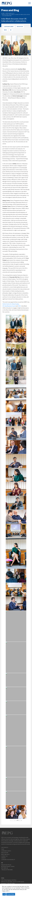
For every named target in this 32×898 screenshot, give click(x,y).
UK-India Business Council (9, 306)
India (5, 30)
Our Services (4, 847)
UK (10, 30)
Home (2, 13)
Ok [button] (4, 894)
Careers (3, 857)
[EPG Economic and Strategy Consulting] (6, 3)
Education (20, 26)
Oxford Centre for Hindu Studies (10, 304)
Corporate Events (6, 851)
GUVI (19, 306)
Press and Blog (10, 13)
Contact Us (4, 856)
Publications (4, 852)
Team (2, 849)
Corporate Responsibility (8, 859)
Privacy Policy (10, 894)
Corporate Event (9, 26)
